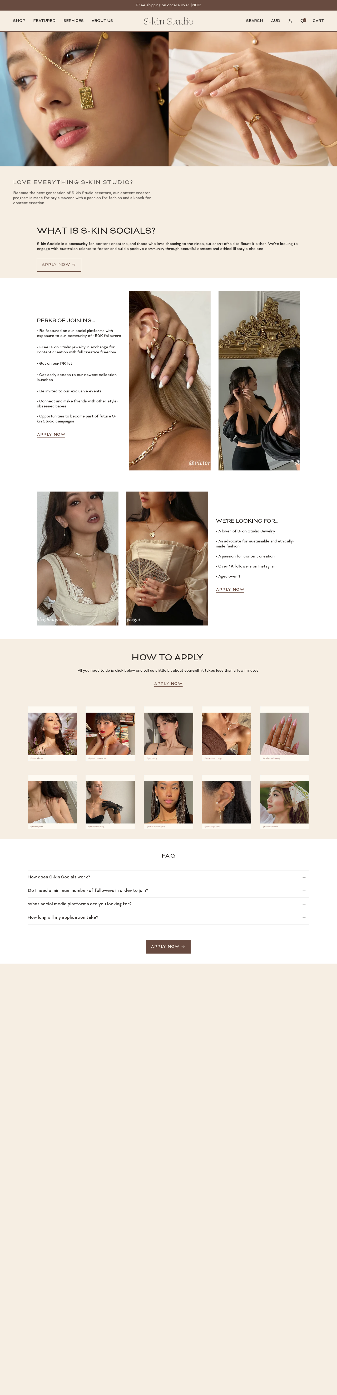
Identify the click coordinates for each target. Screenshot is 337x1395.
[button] (19, 21)
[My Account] (290, 21)
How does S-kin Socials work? (59, 877)
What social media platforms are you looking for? (80, 904)
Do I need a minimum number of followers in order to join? (88, 890)
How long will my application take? (63, 917)
